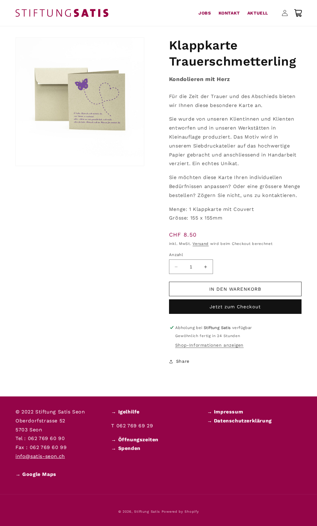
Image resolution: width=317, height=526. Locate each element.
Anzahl (176, 254)
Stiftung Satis (147, 512)
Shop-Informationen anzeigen (209, 345)
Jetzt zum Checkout (235, 307)
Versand (201, 244)
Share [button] (182, 361)
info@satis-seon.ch (40, 456)
